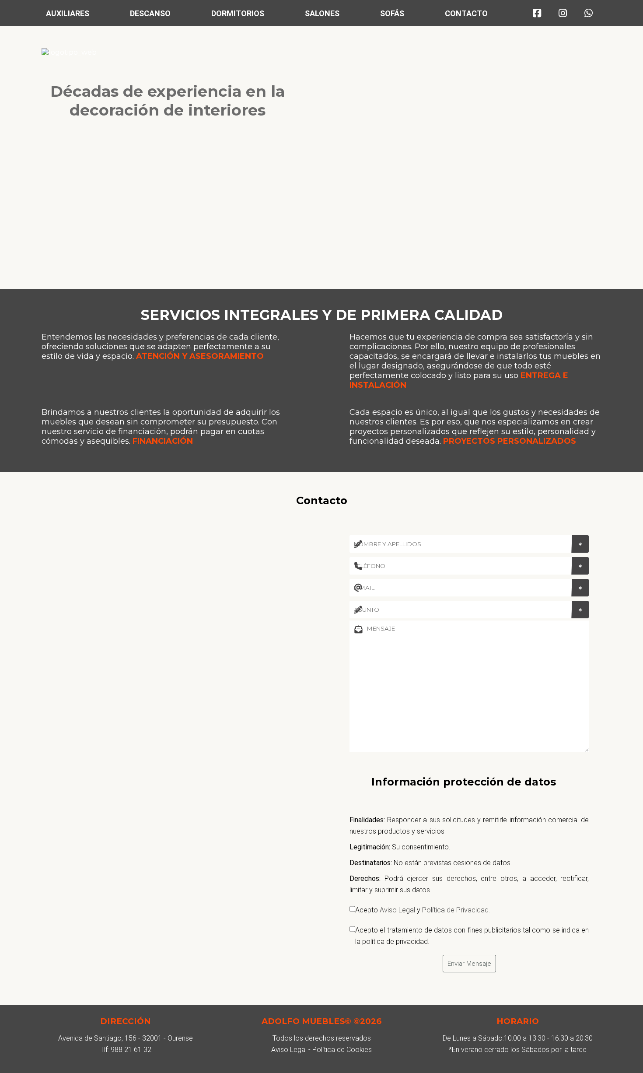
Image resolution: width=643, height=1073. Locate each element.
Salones (322, 13)
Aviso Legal (397, 910)
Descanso (150, 13)
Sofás (392, 13)
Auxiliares (67, 13)
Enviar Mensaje (469, 964)
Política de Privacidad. (456, 910)
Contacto (466, 13)
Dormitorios (237, 13)
